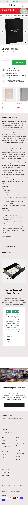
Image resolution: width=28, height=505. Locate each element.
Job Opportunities (20, 453)
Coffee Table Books (9, 15)
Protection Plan (5, 472)
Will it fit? (8, 236)
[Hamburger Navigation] (2, 5)
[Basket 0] (25, 6)
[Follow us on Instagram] (6, 432)
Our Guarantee (5, 451)
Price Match (4, 478)
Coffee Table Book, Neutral (7, 106)
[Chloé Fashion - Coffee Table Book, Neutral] (9, 94)
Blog (3, 457)
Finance (4, 466)
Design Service (5, 469)
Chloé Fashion (5, 104)
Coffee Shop (18, 459)
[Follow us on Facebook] (3, 432)
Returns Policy (5, 449)
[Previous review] (12, 348)
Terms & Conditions (18, 490)
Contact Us (4, 440)
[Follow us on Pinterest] (8, 432)
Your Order (4, 443)
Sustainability (19, 456)
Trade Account (5, 475)
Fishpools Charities (20, 450)
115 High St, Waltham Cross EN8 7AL (15, 486)
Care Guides (5, 454)
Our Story (18, 440)
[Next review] (16, 348)
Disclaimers (18, 491)
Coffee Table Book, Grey (22, 106)
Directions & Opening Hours (14, 404)
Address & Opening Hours (20, 444)
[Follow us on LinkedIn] (11, 432)
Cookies (11, 491)
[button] (25, 42)
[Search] (5, 5)
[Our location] (22, 6)
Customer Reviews (20, 448)
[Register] (24, 424)
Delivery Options (6, 446)
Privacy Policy (4, 491)
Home (1, 15)
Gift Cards (4, 480)
